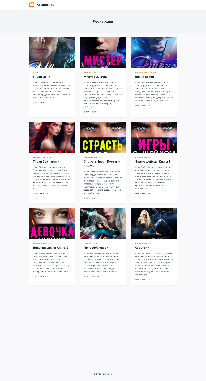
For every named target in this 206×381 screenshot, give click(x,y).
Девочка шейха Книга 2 (50, 247)
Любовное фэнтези (143, 157)
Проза (35, 73)
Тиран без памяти (46, 161)
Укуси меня (41, 77)
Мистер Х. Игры (96, 77)
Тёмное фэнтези (90, 243)
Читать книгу (40, 103)
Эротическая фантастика (145, 73)
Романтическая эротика (94, 73)
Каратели (142, 247)
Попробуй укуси (96, 247)
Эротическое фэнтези (42, 157)
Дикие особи (144, 77)
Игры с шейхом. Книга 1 (152, 161)
